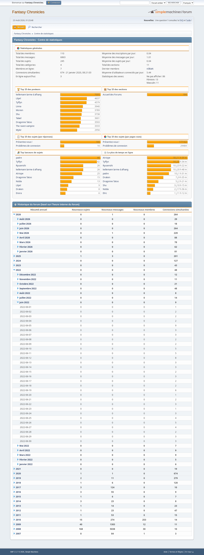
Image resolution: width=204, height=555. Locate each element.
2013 (18, 505)
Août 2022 (24, 293)
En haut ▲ (189, 552)
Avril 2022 (24, 450)
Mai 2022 (24, 445)
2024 (18, 260)
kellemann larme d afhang (28, 94)
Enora (19, 193)
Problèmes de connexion (28, 145)
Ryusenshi (21, 165)
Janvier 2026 (26, 251)
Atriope (19, 173)
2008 (18, 529)
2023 (18, 265)
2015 (18, 496)
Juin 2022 (24, 302)
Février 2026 (26, 246)
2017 (18, 487)
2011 (18, 515)
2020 (18, 473)
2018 (18, 482)
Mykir (19, 130)
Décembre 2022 (27, 274)
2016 (18, 492)
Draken (19, 189)
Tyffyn (19, 102)
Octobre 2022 (26, 283)
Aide (165, 552)
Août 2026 (24, 219)
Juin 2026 (24, 228)
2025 (18, 256)
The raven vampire (25, 126)
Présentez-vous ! (24, 142)
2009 (18, 524)
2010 (18, 519)
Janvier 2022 (26, 464)
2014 (18, 501)
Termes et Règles (176, 552)
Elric (105, 193)
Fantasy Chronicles (28, 12)
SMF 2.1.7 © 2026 (17, 552)
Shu (18, 114)
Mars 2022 (24, 455)
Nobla (19, 181)
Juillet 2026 (25, 223)
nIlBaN (150, 68)
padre (19, 157)
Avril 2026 (24, 237)
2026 (18, 214)
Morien (19, 110)
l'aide (188, 20)
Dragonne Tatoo (24, 122)
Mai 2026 (24, 233)
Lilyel (18, 98)
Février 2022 (26, 459)
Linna (18, 106)
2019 (18, 478)
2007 (18, 533)
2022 (18, 270)
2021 (18, 468)
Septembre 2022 (27, 288)
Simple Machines (31, 552)
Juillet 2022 (25, 297)
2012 (18, 510)
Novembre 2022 (27, 279)
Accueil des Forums (112, 94)
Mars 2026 (24, 242)
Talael (18, 118)
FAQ (181, 20)
